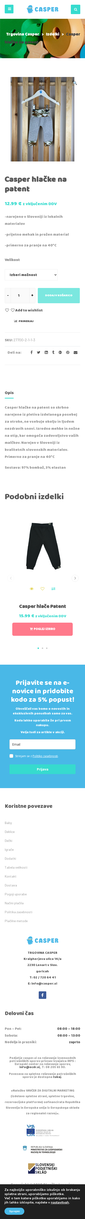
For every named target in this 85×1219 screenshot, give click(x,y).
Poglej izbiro (44, 629)
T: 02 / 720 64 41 (43, 977)
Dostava (11, 885)
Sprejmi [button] (14, 1211)
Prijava (42, 769)
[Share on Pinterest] (66, 352)
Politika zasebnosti (18, 912)
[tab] (9, 393)
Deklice (10, 832)
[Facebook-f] (42, 995)
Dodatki (10, 858)
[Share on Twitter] (37, 352)
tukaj (57, 1077)
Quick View (31, 589)
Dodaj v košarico (58, 295)
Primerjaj (26, 321)
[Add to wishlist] (42, 589)
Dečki (8, 841)
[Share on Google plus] (59, 352)
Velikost (12, 260)
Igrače (9, 849)
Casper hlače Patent (42, 606)
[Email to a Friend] (73, 352)
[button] (9, 9)
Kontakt (11, 876)
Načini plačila (14, 903)
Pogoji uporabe (16, 894)
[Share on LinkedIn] (45, 352)
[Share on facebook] (30, 352)
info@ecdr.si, (29, 1067)
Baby (8, 823)
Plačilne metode (16, 921)
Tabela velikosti (16, 867)
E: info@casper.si (42, 983)
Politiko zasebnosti (45, 756)
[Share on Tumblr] (52, 352)
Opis (9, 393)
